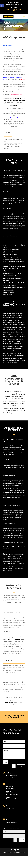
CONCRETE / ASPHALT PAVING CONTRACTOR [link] (14, 10)
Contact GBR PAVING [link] (9, 702)
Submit (20, 766)
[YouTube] (16, 7)
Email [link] (8, 819)
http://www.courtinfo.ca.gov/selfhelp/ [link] (13, 348)
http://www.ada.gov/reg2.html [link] (16, 261)
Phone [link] (8, 806)
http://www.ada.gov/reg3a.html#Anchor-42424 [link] (14, 266)
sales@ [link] (8, 822)
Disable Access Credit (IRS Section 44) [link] (11, 639)
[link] (2, 5)
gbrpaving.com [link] (14, 822)
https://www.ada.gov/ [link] (14, 117)
